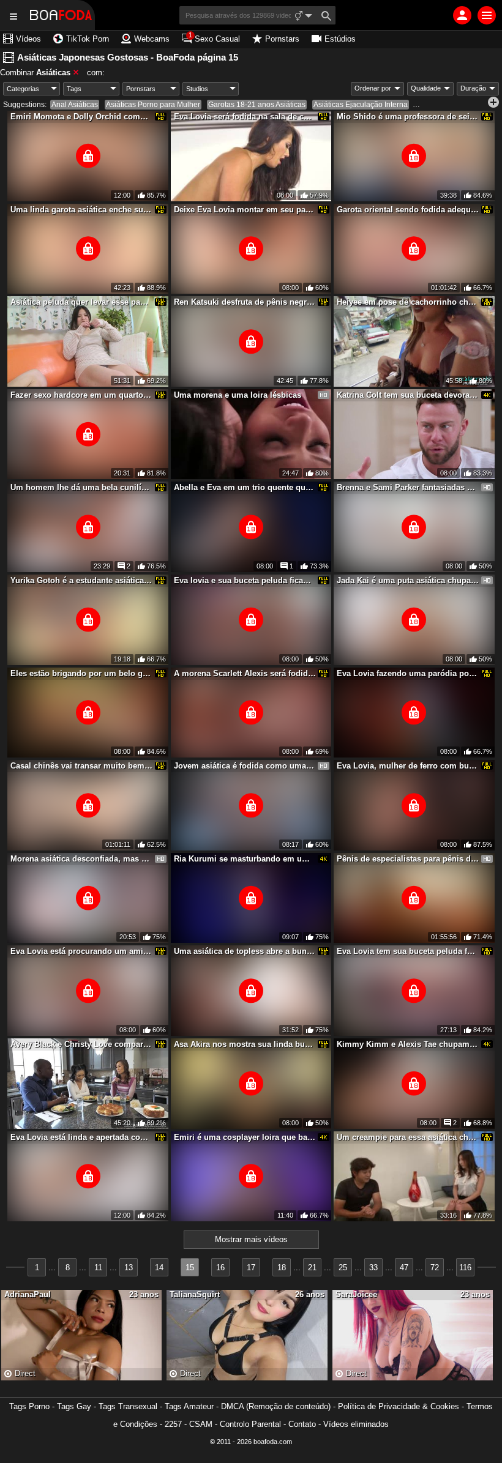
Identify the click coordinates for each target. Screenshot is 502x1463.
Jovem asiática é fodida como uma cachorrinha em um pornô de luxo (245, 765)
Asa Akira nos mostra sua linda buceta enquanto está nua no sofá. (245, 1044)
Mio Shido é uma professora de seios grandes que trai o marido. (408, 116)
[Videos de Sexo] (61, 15)
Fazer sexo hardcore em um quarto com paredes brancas (81, 395)
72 (434, 1267)
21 (312, 1267)
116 (465, 1267)
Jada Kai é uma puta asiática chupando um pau (408, 580)
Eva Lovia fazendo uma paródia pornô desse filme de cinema (408, 673)
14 (159, 1267)
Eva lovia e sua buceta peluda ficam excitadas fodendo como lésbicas (245, 580)
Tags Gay (74, 1406)
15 (189, 1267)
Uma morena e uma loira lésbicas (237, 395)
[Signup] (462, 15)
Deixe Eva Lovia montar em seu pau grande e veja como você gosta (245, 209)
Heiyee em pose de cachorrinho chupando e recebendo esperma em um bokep (408, 302)
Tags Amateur (189, 1406)
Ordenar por (372, 88)
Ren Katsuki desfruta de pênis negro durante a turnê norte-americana (245, 302)
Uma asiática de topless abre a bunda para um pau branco (245, 951)
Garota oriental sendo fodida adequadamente (408, 209)
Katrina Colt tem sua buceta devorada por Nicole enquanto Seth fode (408, 395)
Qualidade (426, 88)
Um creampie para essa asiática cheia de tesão (408, 1137)
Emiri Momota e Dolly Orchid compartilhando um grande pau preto (81, 116)
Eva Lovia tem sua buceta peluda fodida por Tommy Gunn (408, 951)
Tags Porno (29, 1406)
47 (404, 1267)
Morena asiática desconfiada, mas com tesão (81, 858)
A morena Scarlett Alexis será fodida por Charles (245, 673)
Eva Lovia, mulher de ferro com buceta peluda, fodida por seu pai (408, 765)
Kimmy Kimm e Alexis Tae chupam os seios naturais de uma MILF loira (408, 1044)
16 (220, 1267)
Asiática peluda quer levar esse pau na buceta (81, 302)
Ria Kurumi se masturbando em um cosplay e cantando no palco (245, 858)
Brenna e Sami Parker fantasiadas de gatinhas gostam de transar (408, 487)
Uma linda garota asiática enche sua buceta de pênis (81, 209)
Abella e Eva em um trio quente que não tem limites (245, 487)
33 (373, 1267)
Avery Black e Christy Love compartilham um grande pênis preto (81, 1044)
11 (98, 1267)
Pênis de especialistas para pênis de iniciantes (408, 858)
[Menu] (487, 15)
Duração (473, 88)
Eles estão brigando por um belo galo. (81, 673)
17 (251, 1267)
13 (128, 1267)
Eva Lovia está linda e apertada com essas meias (81, 1137)
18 (281, 1267)
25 (343, 1267)
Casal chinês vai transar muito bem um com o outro (81, 765)
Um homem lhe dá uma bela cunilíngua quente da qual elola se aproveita (81, 487)
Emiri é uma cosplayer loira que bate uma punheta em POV (245, 1137)
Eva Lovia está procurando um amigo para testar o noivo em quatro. (81, 951)
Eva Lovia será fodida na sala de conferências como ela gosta (245, 116)
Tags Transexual (128, 1406)
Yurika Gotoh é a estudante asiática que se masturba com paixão (81, 580)
